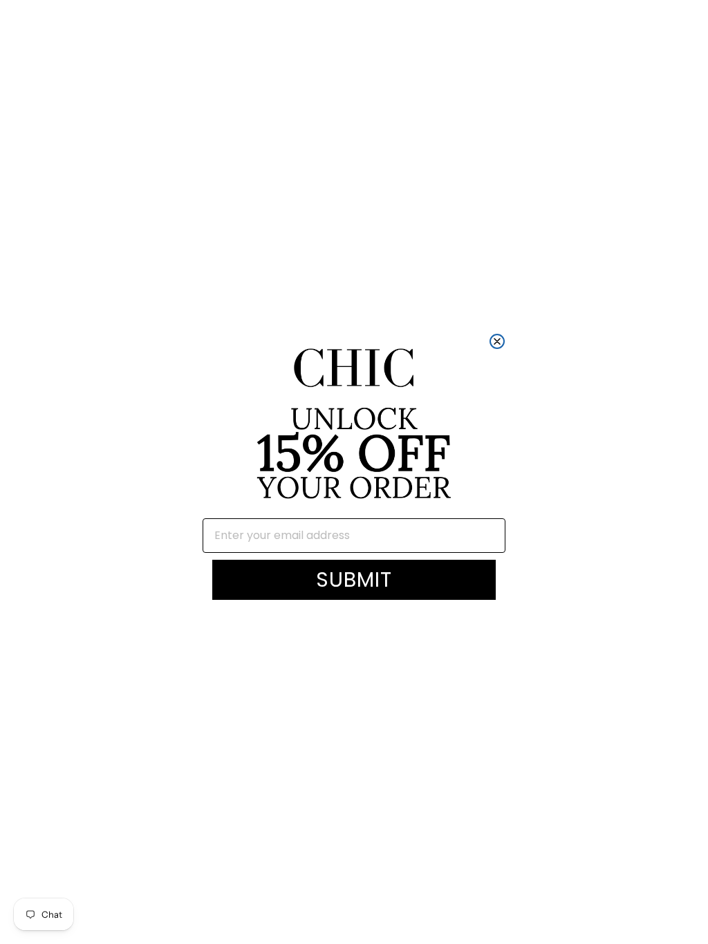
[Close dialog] (497, 341)
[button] (354, 425)
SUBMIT (354, 579)
